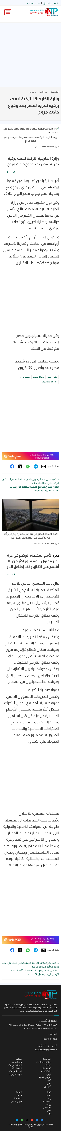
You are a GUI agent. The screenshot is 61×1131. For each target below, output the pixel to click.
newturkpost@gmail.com (46, 1049)
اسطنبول (47, 1065)
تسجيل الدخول (50, 3)
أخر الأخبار (42, 92)
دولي (31, 92)
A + (13, 172)
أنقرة (49, 1080)
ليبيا (49, 1113)
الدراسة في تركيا (15, 1074)
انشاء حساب (33, 3)
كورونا (48, 1074)
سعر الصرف (17, 1062)
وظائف (19, 1059)
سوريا (48, 1095)
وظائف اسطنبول (43, 1062)
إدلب (49, 1098)
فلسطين (47, 1107)
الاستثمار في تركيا (15, 1065)
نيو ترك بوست (38, 377)
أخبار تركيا (47, 1059)
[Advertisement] (30, 55)
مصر (49, 377)
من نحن (19, 1095)
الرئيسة (19, 1092)
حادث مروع (25, 377)
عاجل (48, 1083)
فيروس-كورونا (45, 1077)
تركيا (55, 377)
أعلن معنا (18, 1098)
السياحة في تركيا (15, 1071)
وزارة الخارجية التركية (49, 382)
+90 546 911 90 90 (50, 1039)
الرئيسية (55, 92)
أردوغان (47, 1086)
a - (7, 172)
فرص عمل (46, 1068)
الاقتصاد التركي (16, 1068)
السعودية (47, 1101)
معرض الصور (17, 1101)
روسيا (48, 1104)
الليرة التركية (46, 1071)
